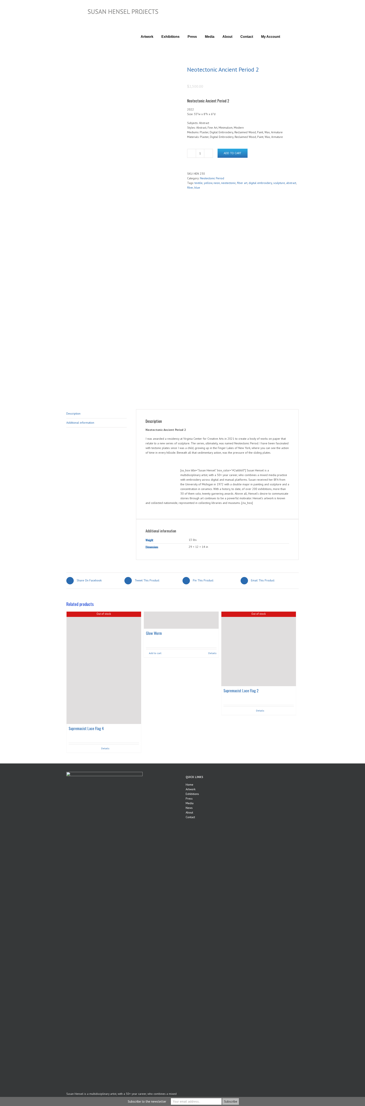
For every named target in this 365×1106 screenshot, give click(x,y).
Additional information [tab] (80, 422)
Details (105, 748)
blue (197, 187)
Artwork (190, 789)
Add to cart (232, 153)
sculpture (279, 183)
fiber (190, 187)
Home (189, 784)
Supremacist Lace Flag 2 (241, 690)
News (189, 808)
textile (199, 183)
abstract (291, 183)
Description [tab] (73, 413)
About (189, 812)
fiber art (242, 183)
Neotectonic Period (212, 178)
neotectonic (228, 183)
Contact (190, 817)
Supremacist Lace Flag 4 (86, 728)
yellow (208, 183)
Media (189, 803)
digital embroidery (260, 183)
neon (217, 183)
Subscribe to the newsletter (147, 1101)
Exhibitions (192, 794)
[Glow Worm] (181, 620)
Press (189, 798)
